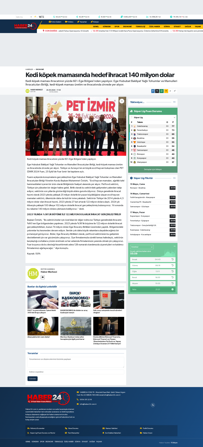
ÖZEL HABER (154, 27)
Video (70, 22)
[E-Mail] (43, 277)
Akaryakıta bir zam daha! (38, 337)
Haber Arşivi (147, 433)
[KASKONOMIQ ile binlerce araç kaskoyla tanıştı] (75, 300)
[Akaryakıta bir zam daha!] (42, 326)
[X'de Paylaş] (157, 91)
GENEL (96, 27)
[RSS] (153, 405)
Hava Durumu (73, 428)
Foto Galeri (56, 22)
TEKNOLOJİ (140, 27)
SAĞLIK (188, 27)
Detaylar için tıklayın (153, 169)
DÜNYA (167, 27)
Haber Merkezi (49, 272)
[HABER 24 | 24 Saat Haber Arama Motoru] (25, 26)
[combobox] (24, 17)
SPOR (117, 27)
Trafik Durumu (148, 428)
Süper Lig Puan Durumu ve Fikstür (42, 433)
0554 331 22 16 (86, 399)
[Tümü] (174, 102)
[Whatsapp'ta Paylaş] (162, 91)
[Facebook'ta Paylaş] (153, 91)
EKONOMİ (127, 27)
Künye (96, 22)
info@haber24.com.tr (88, 404)
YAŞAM (198, 27)
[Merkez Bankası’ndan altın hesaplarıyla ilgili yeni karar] (75, 326)
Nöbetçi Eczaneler (37, 428)
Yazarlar (83, 22)
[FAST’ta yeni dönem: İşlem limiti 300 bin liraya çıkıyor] (42, 300)
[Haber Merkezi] (33, 274)
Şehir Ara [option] (19, 17)
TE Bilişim (174, 443)
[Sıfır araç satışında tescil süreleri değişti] (108, 300)
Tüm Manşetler (73, 433)
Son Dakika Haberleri (113, 433)
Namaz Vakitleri (111, 428)
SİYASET (177, 27)
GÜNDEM (107, 27)
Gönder (32, 379)
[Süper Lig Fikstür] (174, 178)
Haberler (29, 69)
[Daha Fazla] (166, 91)
